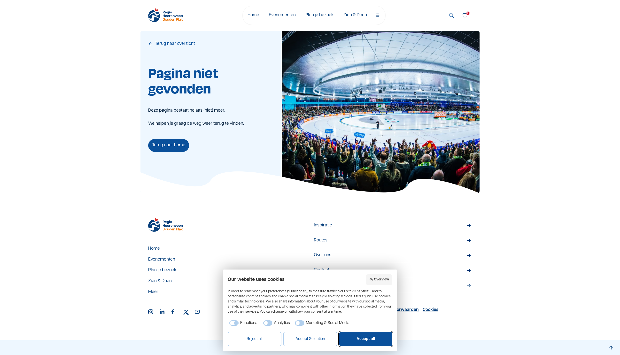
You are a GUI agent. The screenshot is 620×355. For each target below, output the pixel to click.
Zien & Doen (355, 15)
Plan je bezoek (319, 15)
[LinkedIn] (163, 312)
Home (253, 15)
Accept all (365, 339)
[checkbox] (243, 323)
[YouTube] (198, 312)
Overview (381, 279)
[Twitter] (186, 312)
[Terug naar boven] (611, 348)
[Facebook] (174, 312)
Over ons (322, 255)
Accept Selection (310, 339)
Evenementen (282, 15)
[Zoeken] (451, 15)
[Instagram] (151, 312)
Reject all (254, 339)
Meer (153, 292)
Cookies (430, 310)
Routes (320, 240)
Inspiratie (323, 225)
